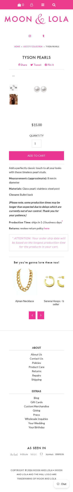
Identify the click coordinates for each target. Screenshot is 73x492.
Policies (36, 362)
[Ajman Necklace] (24, 294)
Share (25, 64)
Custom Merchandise (36, 406)
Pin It (50, 64)
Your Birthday (37, 427)
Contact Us (36, 358)
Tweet (38, 64)
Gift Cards (37, 402)
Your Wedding (36, 423)
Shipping (36, 379)
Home (17, 46)
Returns (36, 371)
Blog (36, 397)
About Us (36, 354)
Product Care (36, 367)
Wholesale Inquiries (36, 418)
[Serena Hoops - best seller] (56, 294)
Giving (36, 410)
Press (36, 414)
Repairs (36, 375)
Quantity (36, 135)
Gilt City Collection (32, 46)
